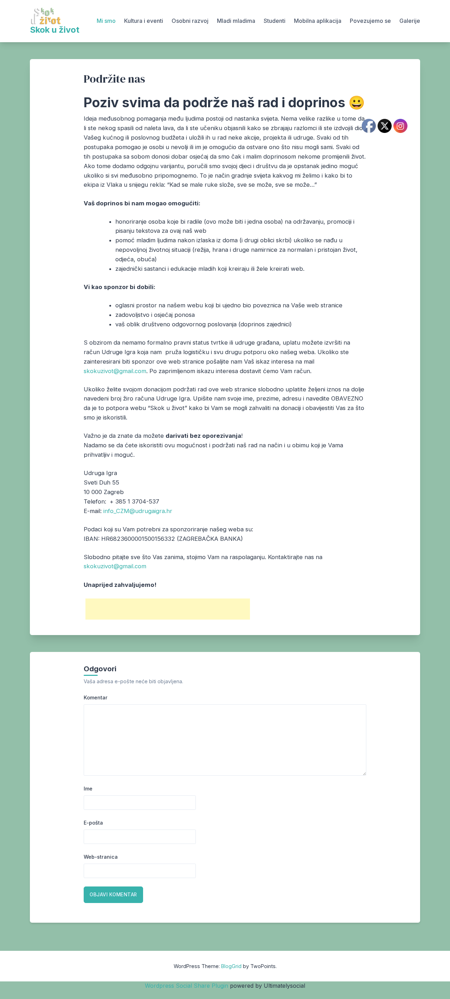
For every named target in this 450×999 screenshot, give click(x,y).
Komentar (96, 697)
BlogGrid (231, 966)
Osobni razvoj (190, 20)
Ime (88, 789)
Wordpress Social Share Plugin (187, 985)
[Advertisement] (167, 609)
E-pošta (93, 823)
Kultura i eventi (143, 20)
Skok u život (54, 30)
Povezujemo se (370, 20)
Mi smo (106, 20)
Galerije (409, 20)
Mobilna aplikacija (317, 20)
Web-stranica (101, 857)
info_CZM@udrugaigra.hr (137, 510)
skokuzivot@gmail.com (115, 370)
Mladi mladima (236, 20)
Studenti (274, 20)
